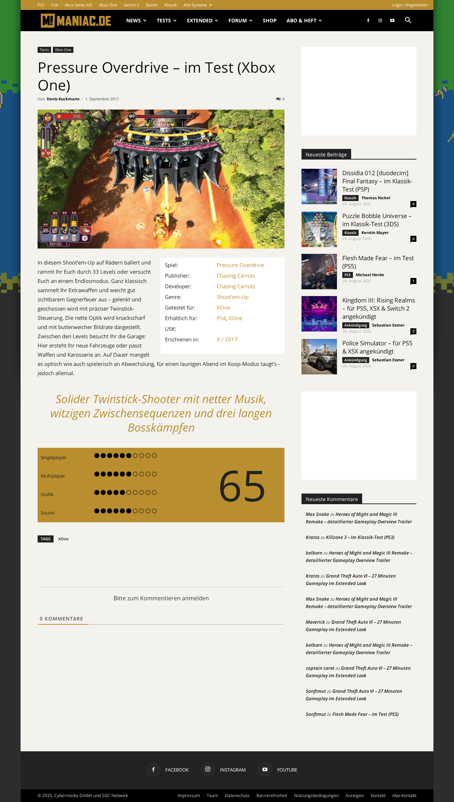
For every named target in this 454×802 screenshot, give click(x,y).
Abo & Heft (301, 20)
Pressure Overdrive (240, 264)
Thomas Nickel (375, 197)
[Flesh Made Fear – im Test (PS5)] (319, 271)
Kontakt (378, 795)
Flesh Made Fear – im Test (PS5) (365, 714)
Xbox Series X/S (78, 4)
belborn (314, 553)
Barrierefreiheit (271, 795)
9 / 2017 (227, 339)
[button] (407, 21)
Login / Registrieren (410, 4)
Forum (237, 20)
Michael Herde (370, 274)
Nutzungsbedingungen (316, 795)
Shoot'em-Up (233, 296)
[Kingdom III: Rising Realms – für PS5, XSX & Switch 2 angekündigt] (319, 314)
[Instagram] (380, 20)
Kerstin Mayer (375, 232)
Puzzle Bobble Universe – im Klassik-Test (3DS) (377, 220)
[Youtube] (392, 20)
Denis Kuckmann (63, 98)
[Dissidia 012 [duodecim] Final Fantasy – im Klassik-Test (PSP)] (319, 186)
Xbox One (108, 4)
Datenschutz (237, 795)
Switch (152, 4)
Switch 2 (131, 4)
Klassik (171, 4)
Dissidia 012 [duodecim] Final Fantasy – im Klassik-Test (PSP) (377, 181)
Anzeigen (354, 795)
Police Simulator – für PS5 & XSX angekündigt (377, 347)
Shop (270, 20)
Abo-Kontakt (404, 795)
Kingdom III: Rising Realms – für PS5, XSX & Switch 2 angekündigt (378, 308)
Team (212, 795)
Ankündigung (355, 325)
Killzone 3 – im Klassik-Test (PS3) (360, 537)
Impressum (189, 795)
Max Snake (317, 514)
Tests (164, 20)
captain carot (320, 668)
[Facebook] (368, 20)
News (133, 20)
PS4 (54, 4)
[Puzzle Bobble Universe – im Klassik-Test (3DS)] (319, 229)
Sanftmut (316, 691)
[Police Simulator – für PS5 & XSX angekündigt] (319, 356)
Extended (199, 20)
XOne (223, 307)
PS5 (41, 4)
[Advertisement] (358, 91)
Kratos (313, 537)
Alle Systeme (195, 4)
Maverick (315, 622)
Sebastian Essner (388, 325)
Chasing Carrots (236, 275)
